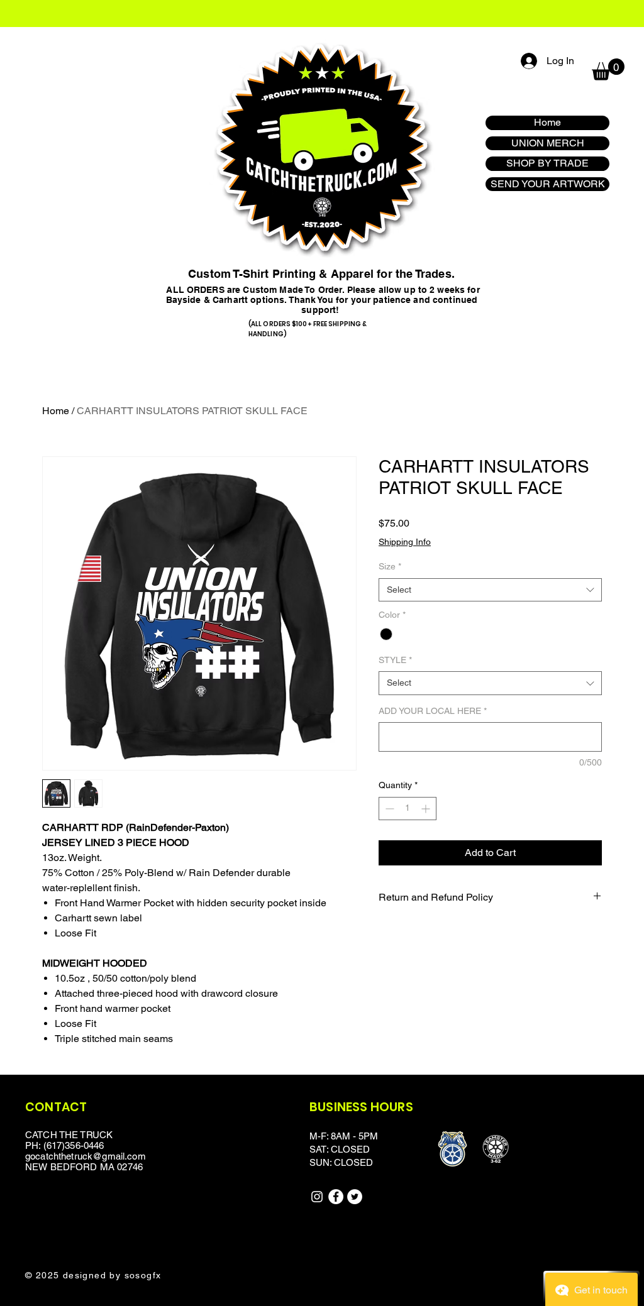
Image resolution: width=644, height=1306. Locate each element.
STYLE (395, 660)
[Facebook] (335, 1196)
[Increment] (427, 809)
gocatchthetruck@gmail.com (85, 1156)
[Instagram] (317, 1196)
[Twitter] (354, 1196)
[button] (608, 69)
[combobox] (490, 590)
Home (547, 122)
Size (390, 566)
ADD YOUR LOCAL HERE (433, 711)
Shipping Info (405, 542)
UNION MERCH (547, 143)
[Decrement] (388, 809)
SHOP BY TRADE (547, 163)
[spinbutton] (407, 809)
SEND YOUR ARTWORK (548, 184)
